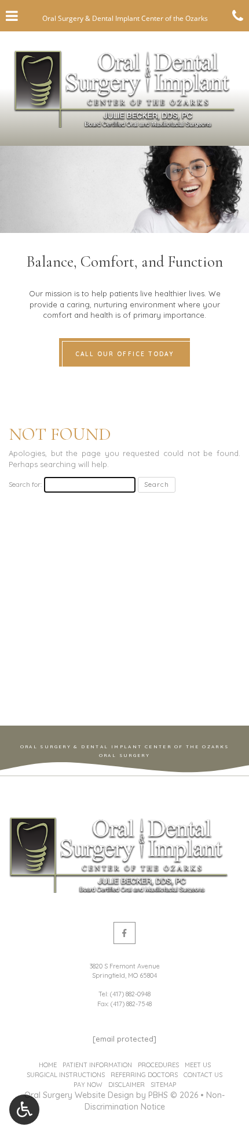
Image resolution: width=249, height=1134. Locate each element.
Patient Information (97, 1065)
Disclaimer (126, 1085)
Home (48, 1065)
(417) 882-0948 (130, 994)
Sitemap (163, 1085)
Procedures (158, 1065)
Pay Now (88, 1085)
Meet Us (198, 1065)
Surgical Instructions (66, 1075)
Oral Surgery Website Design (79, 1095)
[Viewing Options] (24, 1109)
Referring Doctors (144, 1075)
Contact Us (203, 1075)
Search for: (25, 484)
